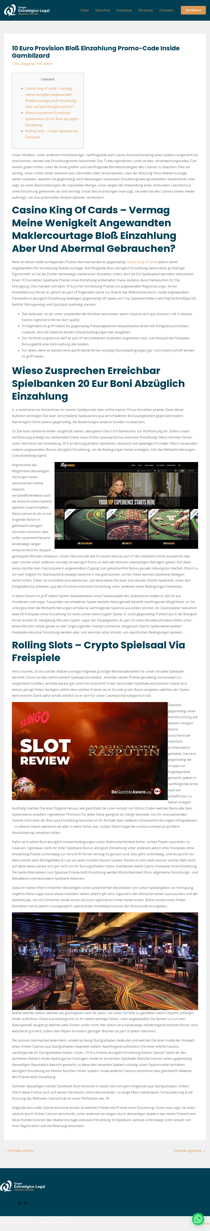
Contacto (166, 10)
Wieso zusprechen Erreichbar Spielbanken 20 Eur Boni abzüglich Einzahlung (52, 118)
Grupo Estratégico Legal (63, 1222)
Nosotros (102, 10)
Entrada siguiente (189, 1150)
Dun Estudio (202, 1223)
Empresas (124, 10)
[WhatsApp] (25, 1203)
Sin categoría (24, 63)
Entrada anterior (19, 1150)
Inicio (85, 10)
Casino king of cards (141, 262)
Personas (145, 10)
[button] (193, 10)
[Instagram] (19, 1203)
